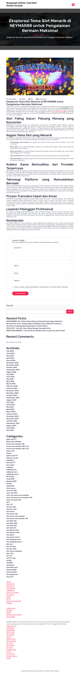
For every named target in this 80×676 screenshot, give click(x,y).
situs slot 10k (11, 490)
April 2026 (10, 358)
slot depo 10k (11, 521)
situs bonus (10, 488)
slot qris (9, 544)
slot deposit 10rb (12, 532)
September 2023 (12, 423)
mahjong (9, 467)
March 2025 (10, 384)
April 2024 (10, 409)
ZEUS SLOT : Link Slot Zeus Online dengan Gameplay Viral (28, 328)
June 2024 (10, 405)
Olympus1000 (11, 481)
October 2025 (11, 367)
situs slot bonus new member (17, 495)
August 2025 (11, 372)
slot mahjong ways (13, 539)
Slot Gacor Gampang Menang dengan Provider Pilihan (27, 326)
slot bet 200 (11, 507)
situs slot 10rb (11, 493)
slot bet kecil (11, 509)
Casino (9, 453)
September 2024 (13, 398)
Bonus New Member (13, 442)
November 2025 (12, 365)
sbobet (9, 484)
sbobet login (10, 628)
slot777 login (10, 632)
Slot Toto (10, 553)
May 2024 (10, 407)
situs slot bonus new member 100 (19, 497)
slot (24, 622)
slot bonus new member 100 (17, 518)
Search (9, 305)
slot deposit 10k (12, 530)
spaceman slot (12, 567)
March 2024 (10, 412)
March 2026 (10, 360)
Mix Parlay (10, 477)
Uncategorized (12, 574)
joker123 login (10, 630)
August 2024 (11, 400)
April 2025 (10, 381)
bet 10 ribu (9, 643)
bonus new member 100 (15, 444)
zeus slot (9, 577)
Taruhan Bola (11, 572)
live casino (10, 465)
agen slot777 (11, 439)
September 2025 (12, 370)
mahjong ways (11, 472)
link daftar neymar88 (59, 111)
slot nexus (9, 647)
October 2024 (11, 395)
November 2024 (12, 393)
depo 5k (8, 582)
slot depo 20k (11, 525)
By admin (22, 99)
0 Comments (42, 99)
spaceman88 (11, 570)
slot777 (9, 556)
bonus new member (12, 592)
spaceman (10, 565)
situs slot (9, 610)
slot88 (9, 560)
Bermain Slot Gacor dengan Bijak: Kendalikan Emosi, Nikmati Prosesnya (33, 324)
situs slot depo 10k (13, 500)
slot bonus (10, 511)
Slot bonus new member (14, 615)
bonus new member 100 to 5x (17, 449)
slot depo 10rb (11, 523)
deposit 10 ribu (11, 639)
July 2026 (10, 351)
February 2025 (12, 386)
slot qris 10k (11, 546)
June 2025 (10, 377)
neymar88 (10, 479)
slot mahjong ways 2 (14, 542)
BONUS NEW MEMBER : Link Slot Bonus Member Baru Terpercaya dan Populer (35, 331)
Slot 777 (9, 504)
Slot (42, 35)
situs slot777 (10, 586)
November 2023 (12, 419)
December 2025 (12, 363)
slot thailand (10, 645)
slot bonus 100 (12, 514)
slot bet (8, 637)
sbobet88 (10, 486)
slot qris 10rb (11, 549)
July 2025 (10, 374)
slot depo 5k (11, 528)
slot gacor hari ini (13, 537)
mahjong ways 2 (12, 474)
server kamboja (11, 641)
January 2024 (11, 414)
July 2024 (10, 402)
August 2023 (11, 426)
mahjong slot (11, 470)
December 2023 (12, 416)
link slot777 (10, 463)
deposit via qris (12, 458)
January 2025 (11, 388)
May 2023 (10, 430)
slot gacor (10, 535)
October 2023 (11, 421)
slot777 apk (11, 558)
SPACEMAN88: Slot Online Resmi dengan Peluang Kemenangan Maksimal (34, 321)
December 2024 (12, 391)
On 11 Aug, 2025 (11, 99)
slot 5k (8, 599)
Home (36, 35)
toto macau (10, 595)
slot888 (9, 563)
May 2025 (10, 379)
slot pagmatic (10, 588)
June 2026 (10, 353)
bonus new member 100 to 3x (17, 446)
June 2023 (10, 428)
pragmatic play (11, 649)
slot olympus (10, 635)
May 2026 (10, 356)
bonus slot (10, 451)
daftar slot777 (12, 456)
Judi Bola (9, 460)
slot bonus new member (15, 516)
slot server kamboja (14, 551)
